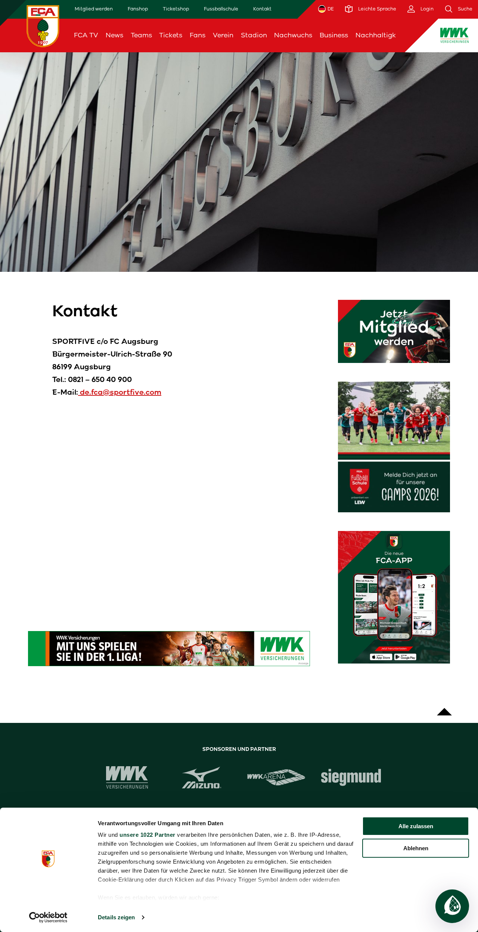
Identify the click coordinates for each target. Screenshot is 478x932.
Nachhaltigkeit (380, 35)
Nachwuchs (293, 35)
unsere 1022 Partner (148, 835)
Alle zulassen (415, 826)
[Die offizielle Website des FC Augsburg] (43, 26)
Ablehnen (415, 848)
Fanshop (138, 9)
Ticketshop (176, 9)
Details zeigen (116, 917)
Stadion (254, 35)
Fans (197, 35)
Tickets (170, 35)
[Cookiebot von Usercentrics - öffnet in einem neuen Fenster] (48, 917)
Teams (141, 35)
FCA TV (86, 35)
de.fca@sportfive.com (119, 392)
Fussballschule (221, 9)
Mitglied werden (94, 9)
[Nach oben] (444, 707)
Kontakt (262, 9)
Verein (223, 35)
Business (334, 35)
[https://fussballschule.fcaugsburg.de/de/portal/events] (394, 447)
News (114, 35)
